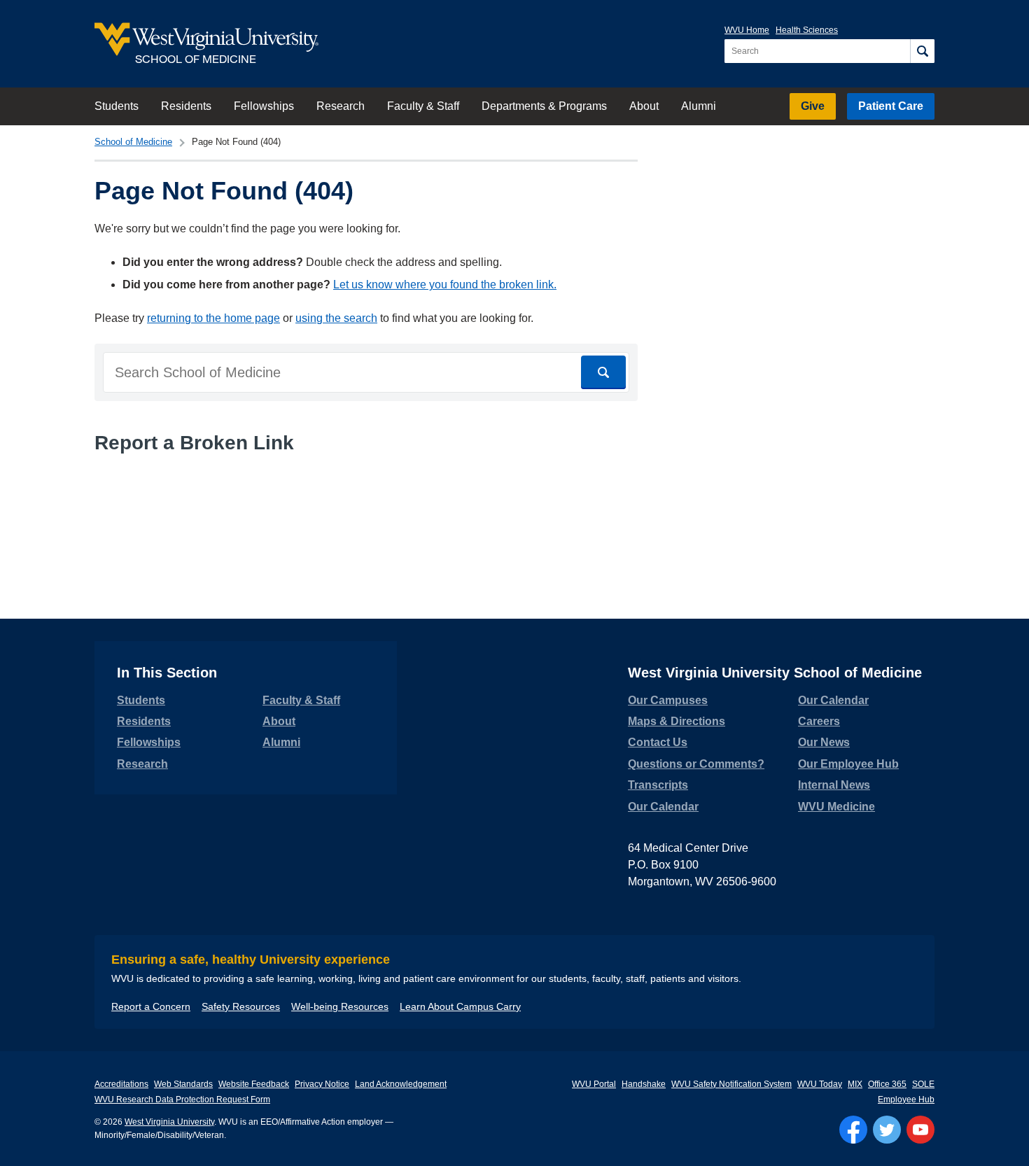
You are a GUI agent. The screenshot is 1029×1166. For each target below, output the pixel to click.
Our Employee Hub (848, 764)
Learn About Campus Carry (460, 1006)
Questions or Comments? (696, 764)
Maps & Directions (676, 721)
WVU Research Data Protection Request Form (182, 1099)
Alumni (698, 106)
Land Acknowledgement (401, 1084)
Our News (824, 742)
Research (340, 106)
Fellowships (264, 106)
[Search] (922, 51)
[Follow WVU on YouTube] (920, 1130)
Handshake (644, 1084)
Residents (186, 106)
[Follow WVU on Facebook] (853, 1130)
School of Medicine (133, 141)
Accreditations (121, 1084)
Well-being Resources (339, 1006)
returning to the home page (213, 318)
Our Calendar (663, 807)
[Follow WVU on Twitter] (887, 1130)
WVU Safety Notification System (731, 1084)
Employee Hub (906, 1099)
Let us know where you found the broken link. (444, 284)
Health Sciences (807, 30)
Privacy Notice (322, 1084)
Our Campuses (668, 700)
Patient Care (890, 106)
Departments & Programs (544, 106)
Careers (819, 721)
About (644, 106)
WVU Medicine (836, 807)
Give (813, 106)
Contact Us (657, 742)
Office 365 (887, 1084)
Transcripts (658, 785)
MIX (855, 1084)
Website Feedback (253, 1084)
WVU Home (746, 30)
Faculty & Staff (423, 106)
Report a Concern (150, 1006)
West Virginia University (169, 1122)
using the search (336, 318)
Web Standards (183, 1084)
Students (116, 106)
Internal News (834, 785)
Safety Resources (241, 1006)
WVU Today (819, 1084)
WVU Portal (594, 1084)
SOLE (923, 1084)
